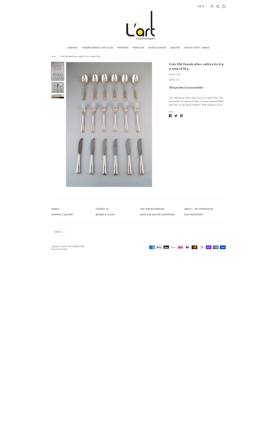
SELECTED (175, 47)
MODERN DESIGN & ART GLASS (97, 47)
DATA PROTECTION (193, 214)
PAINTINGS (122, 47)
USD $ (201, 6)
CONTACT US (102, 209)
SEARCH (55, 209)
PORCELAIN (138, 47)
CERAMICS (73, 47)
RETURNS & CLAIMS (105, 214)
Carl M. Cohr (175, 74)
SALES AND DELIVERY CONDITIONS (157, 214)
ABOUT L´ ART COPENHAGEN (198, 209)
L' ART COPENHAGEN (75, 246)
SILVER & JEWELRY (157, 47)
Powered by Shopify (59, 249)
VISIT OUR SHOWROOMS (152, 209)
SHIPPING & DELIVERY (62, 214)
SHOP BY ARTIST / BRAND (196, 47)
